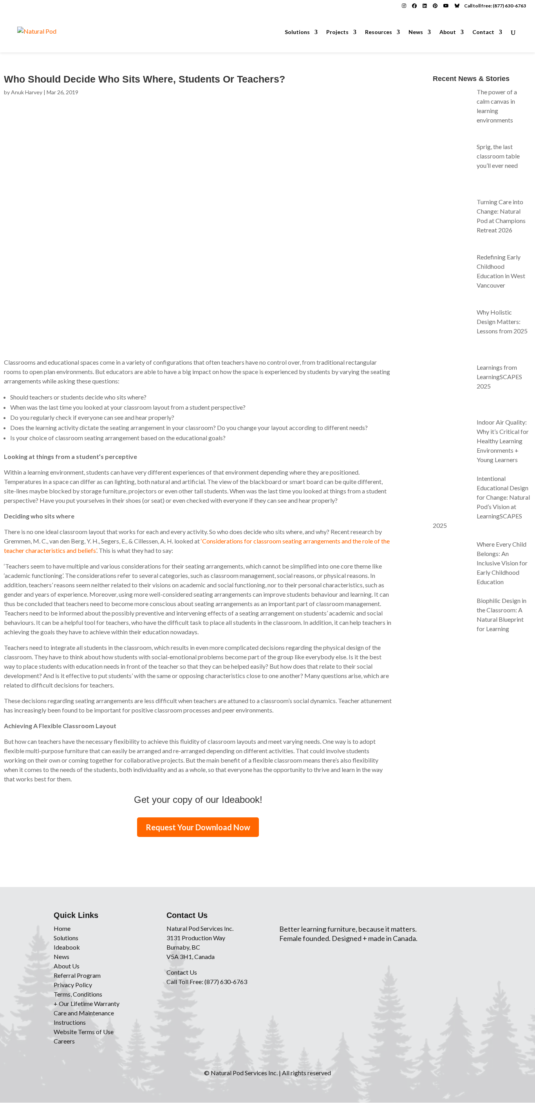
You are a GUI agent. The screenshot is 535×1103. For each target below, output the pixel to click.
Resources (378, 32)
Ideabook (67, 947)
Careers (64, 1041)
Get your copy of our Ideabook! (198, 799)
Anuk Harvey (26, 92)
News (415, 32)
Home (62, 928)
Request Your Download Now (198, 827)
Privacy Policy (73, 984)
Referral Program (77, 975)
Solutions (297, 32)
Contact (483, 32)
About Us (67, 966)
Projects (337, 32)
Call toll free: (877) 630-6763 (495, 6)
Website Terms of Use (84, 1031)
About (447, 32)
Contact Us (181, 972)
